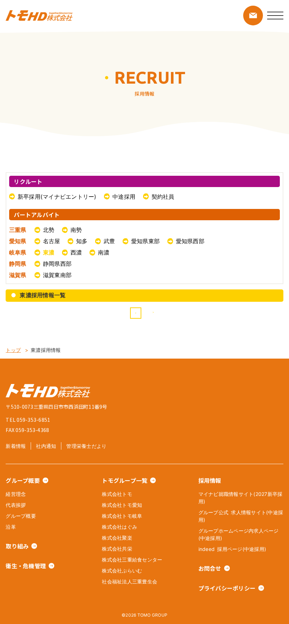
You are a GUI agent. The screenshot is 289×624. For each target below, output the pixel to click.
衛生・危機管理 (26, 566)
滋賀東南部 (57, 274)
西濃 (76, 252)
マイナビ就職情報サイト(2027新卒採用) (240, 497)
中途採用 (123, 196)
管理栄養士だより (86, 446)
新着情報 (16, 446)
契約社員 (163, 196)
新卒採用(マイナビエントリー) (57, 196)
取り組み (17, 546)
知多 (82, 241)
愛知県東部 (145, 241)
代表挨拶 (16, 505)
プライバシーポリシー (227, 588)
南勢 (76, 229)
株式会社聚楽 (117, 538)
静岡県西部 (57, 263)
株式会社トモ (117, 494)
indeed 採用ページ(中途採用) (232, 549)
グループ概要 (23, 480)
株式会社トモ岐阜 (122, 516)
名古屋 (51, 241)
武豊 (109, 241)
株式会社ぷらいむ (122, 571)
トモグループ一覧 (124, 480)
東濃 (49, 252)
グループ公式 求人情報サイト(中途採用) (240, 516)
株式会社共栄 (117, 549)
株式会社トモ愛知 (122, 505)
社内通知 (46, 446)
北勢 (49, 229)
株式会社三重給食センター (132, 560)
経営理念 (16, 494)
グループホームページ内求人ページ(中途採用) (238, 534)
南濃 (104, 252)
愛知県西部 (190, 241)
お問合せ (209, 568)
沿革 (11, 527)
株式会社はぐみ (119, 527)
